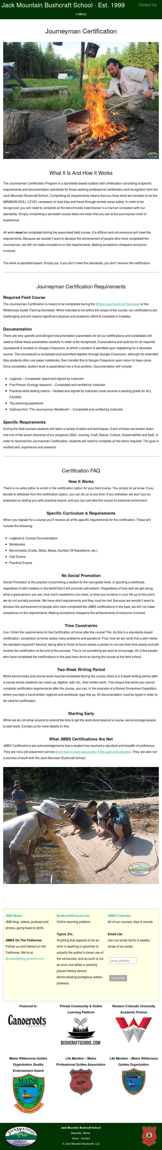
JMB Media (14, 915)
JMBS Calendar (119, 915)
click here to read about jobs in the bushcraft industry (93, 751)
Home (75, 1138)
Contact (85, 1138)
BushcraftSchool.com (73, 915)
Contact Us (147, 4)
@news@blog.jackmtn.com (25, 958)
